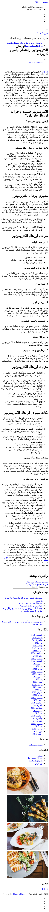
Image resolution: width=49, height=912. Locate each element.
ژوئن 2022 (37, 687)
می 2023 (38, 679)
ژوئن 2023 (37, 677)
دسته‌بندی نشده (35, 62)
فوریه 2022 (37, 695)
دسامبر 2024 (36, 653)
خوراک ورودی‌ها (35, 758)
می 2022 (38, 690)
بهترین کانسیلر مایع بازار (37, 582)
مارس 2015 (37, 729)
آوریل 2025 (37, 645)
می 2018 (38, 713)
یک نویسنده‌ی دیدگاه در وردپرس (28, 622)
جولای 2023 (37, 674)
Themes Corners (20, 894)
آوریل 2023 (37, 682)
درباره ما (38, 45)
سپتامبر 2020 (36, 697)
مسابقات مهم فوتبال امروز (30, 603)
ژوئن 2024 (37, 663)
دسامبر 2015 (36, 716)
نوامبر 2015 (37, 718)
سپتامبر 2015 (36, 723)
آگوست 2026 (36, 635)
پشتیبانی (9, 43)
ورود (40, 755)
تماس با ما (30, 45)
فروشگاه (17, 43)
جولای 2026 (37, 637)
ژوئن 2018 (37, 710)
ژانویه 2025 (37, 650)
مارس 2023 (37, 684)
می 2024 (38, 666)
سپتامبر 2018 (36, 708)
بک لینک (44, 889)
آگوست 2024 (36, 661)
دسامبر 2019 (36, 703)
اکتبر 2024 (37, 656)
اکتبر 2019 (37, 705)
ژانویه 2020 (37, 700)
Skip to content (41, 2)
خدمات (31, 43)
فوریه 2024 (37, 669)
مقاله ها (24, 43)
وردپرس (38, 763)
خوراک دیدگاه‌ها (35, 760)
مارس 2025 (37, 648)
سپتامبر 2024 (36, 658)
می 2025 (38, 643)
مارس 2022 (37, 692)
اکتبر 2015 (37, 721)
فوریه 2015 (37, 731)
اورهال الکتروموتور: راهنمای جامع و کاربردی (22, 608)
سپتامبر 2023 (36, 671)
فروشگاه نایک (42, 33)
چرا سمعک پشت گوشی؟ (37, 584)
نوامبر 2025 (37, 640)
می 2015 (38, 726)
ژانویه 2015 (37, 734)
